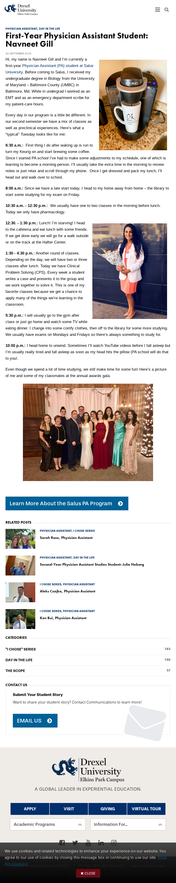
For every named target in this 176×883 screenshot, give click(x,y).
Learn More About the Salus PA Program (61, 503)
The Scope (88, 671)
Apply (30, 808)
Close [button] (90, 873)
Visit (69, 808)
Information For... (111, 824)
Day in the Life (88, 660)
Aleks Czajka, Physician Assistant (67, 591)
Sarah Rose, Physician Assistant (66, 537)
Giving (108, 808)
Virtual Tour (146, 808)
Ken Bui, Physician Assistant (63, 617)
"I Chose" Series (88, 649)
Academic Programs (34, 824)
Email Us (29, 720)
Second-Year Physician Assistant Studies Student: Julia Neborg (92, 564)
